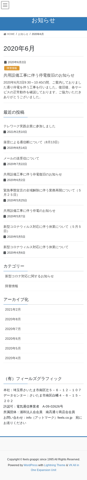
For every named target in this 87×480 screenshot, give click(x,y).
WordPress (31, 465)
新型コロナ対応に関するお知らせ (29, 276)
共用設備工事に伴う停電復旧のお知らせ (38, 75)
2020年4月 (13, 358)
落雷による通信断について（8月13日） (32, 142)
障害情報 (12, 68)
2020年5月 (13, 348)
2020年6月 (13, 338)
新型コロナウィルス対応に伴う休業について (35, 247)
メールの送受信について (21, 158)
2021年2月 (13, 309)
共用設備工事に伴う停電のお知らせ (29, 210)
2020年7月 (13, 329)
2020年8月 (13, 319)
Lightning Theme (54, 465)
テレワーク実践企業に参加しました (29, 126)
